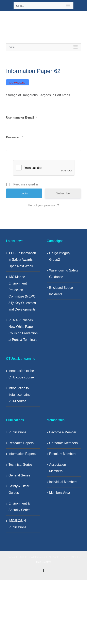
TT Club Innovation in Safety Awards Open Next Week (22, 259)
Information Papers (22, 454)
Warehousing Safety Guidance (63, 274)
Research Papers (21, 443)
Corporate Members (63, 443)
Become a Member (62, 432)
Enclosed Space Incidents (61, 291)
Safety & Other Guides (18, 489)
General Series (19, 475)
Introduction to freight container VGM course (20, 394)
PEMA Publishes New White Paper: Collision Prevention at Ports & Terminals (23, 329)
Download (17, 82)
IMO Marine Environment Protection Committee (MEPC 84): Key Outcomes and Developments (22, 293)
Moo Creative (43, 562)
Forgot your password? (43, 205)
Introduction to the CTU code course (21, 374)
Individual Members (63, 482)
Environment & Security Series (19, 507)
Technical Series (20, 464)
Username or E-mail (21, 117)
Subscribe (63, 193)
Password (14, 137)
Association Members (57, 468)
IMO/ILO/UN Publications (17, 524)
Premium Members (62, 454)
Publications (17, 432)
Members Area (59, 492)
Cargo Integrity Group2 (59, 256)
